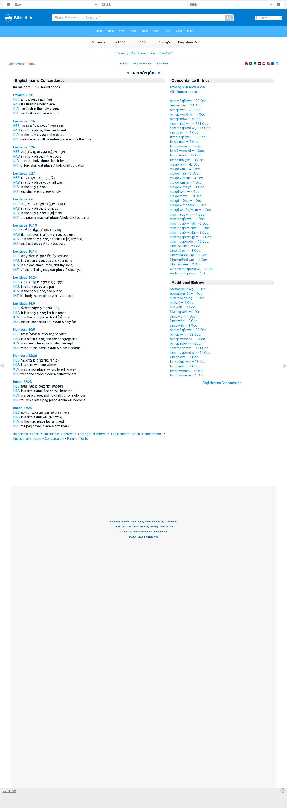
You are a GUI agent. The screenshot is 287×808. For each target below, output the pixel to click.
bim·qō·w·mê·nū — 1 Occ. (188, 115)
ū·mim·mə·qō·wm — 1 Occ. (189, 255)
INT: (16, 113)
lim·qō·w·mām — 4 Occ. (186, 146)
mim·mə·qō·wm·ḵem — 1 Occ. (191, 237)
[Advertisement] (222, 461)
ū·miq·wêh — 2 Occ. (184, 321)
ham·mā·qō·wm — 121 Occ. (189, 124)
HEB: (16, 100)
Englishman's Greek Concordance (136, 434)
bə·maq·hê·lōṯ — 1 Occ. (186, 294)
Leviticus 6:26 (24, 147)
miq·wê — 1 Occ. (182, 303)
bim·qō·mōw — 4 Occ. (185, 119)
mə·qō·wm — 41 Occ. (185, 169)
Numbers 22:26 (25, 356)
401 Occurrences (183, 92)
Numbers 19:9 (24, 330)
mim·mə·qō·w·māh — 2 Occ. (189, 223)
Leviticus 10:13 (25, 225)
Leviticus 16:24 (25, 277)
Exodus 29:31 (23, 95)
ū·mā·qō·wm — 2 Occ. (185, 246)
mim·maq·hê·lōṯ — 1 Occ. (187, 298)
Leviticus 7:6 (23, 199)
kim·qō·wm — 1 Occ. (184, 133)
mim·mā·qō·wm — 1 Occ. (187, 214)
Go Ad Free (9, 790)
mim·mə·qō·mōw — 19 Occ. (189, 242)
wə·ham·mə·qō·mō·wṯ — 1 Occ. (192, 269)
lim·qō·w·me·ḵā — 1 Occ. (187, 151)
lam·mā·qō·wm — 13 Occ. (188, 137)
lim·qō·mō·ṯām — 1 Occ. (187, 160)
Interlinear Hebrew (58, 434)
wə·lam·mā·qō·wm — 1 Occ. (189, 273)
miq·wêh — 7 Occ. (183, 307)
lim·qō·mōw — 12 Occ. (186, 155)
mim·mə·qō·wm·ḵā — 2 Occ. (189, 232)
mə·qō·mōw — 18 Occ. (186, 196)
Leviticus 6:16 (24, 121)
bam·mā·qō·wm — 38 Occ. (188, 101)
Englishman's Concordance (222, 383)
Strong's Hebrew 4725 (187, 87)
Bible (11, 63)
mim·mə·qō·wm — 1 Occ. (187, 219)
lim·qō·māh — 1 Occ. (184, 142)
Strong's (20, 63)
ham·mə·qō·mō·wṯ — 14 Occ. (190, 128)
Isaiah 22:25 (22, 408)
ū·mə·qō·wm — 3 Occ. (185, 251)
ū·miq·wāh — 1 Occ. (184, 325)
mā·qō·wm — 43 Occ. (185, 164)
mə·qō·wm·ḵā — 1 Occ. (186, 182)
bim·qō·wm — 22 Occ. (185, 110)
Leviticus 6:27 (24, 173)
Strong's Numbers (92, 434)
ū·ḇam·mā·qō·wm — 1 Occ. (189, 260)
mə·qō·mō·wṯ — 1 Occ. (186, 201)
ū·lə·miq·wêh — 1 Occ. (185, 312)
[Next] (281, 375)
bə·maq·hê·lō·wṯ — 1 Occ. (188, 289)
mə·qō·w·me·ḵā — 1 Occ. (187, 187)
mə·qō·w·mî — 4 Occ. (185, 192)
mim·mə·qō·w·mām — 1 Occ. (190, 228)
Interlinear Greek (26, 434)
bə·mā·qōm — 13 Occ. (185, 105)
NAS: (16, 104)
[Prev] (5, 375)
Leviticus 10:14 (25, 251)
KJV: (16, 109)
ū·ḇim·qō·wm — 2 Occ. (185, 264)
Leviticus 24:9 (24, 304)
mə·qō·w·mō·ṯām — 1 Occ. (188, 205)
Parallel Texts (77, 439)
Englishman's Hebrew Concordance (38, 439)
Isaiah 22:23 (22, 382)
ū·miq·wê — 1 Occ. (183, 316)
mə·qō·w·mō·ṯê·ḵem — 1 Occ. (191, 210)
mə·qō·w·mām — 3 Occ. (187, 178)
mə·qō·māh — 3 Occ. (184, 173)
